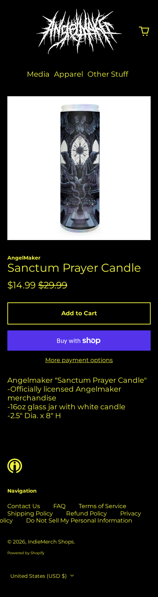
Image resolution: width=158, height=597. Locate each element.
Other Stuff (107, 74)
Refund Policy (86, 513)
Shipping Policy (30, 513)
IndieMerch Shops (51, 541)
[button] (144, 31)
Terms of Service (102, 506)
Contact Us (23, 506)
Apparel (68, 74)
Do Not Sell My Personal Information (79, 520)
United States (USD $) (39, 576)
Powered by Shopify (25, 553)
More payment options (79, 360)
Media (38, 74)
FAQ (59, 506)
